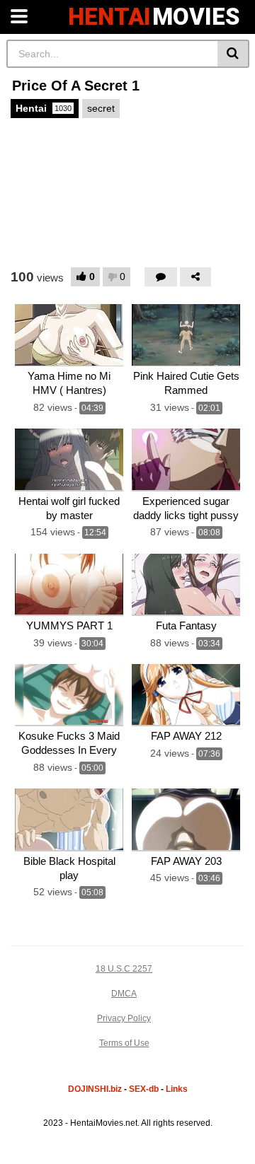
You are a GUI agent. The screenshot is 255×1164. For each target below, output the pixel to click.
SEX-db (144, 1089)
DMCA (124, 994)
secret (101, 108)
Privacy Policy (124, 1018)
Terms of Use (124, 1043)
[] (233, 54)
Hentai (44, 108)
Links (177, 1089)
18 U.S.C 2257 (124, 969)
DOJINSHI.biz (95, 1089)
